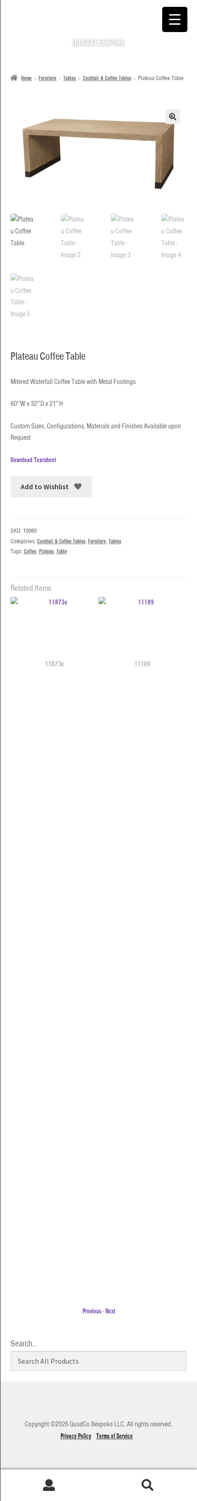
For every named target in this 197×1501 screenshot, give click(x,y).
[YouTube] (75, 1405)
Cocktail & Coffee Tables (107, 78)
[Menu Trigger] (174, 19)
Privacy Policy (75, 1436)
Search (147, 1485)
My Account (49, 1485)
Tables (69, 78)
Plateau (46, 551)
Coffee (30, 551)
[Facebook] (97, 1405)
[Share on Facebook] (31, 508)
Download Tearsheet (33, 459)
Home (26, 78)
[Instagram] (118, 1405)
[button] (172, 116)
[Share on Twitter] (15, 508)
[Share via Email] (63, 508)
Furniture (47, 78)
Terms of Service (114, 1436)
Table (61, 551)
